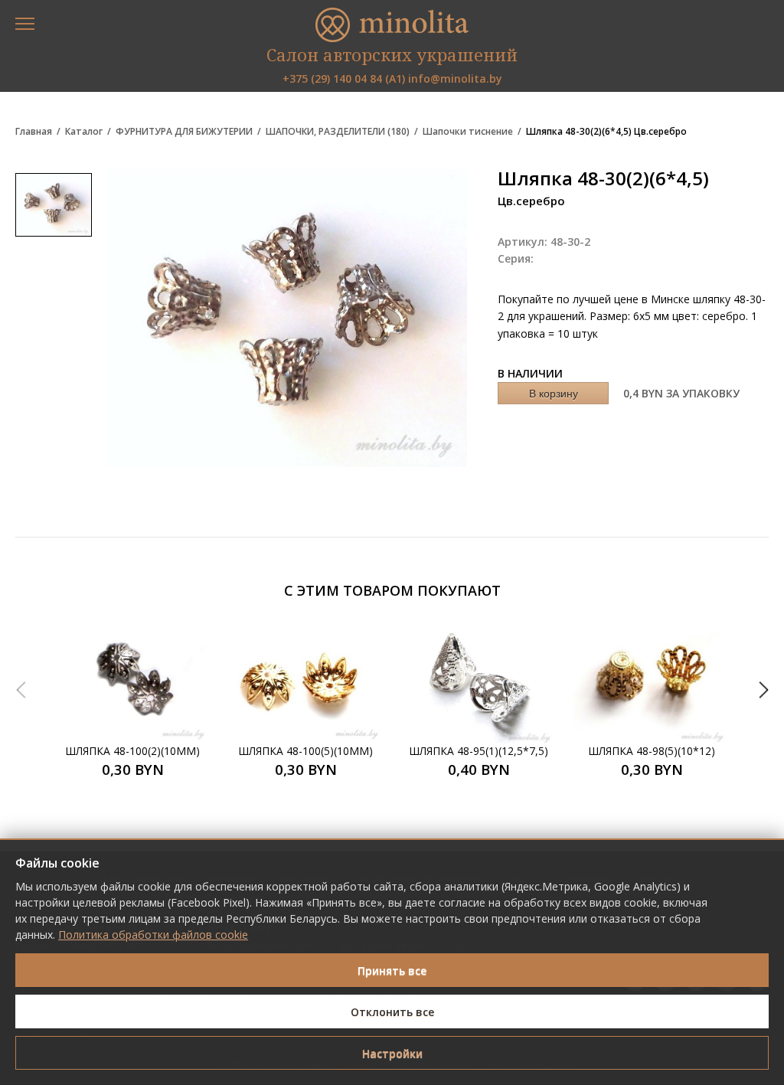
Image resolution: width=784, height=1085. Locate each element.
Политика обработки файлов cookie (153, 934)
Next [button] (763, 690)
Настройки (392, 1053)
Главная (33, 131)
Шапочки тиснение (468, 131)
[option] (132, 701)
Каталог (84, 131)
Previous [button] (20, 690)
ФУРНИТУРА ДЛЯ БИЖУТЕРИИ (184, 131)
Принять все (392, 970)
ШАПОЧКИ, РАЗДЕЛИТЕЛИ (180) (338, 131)
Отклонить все (392, 1012)
